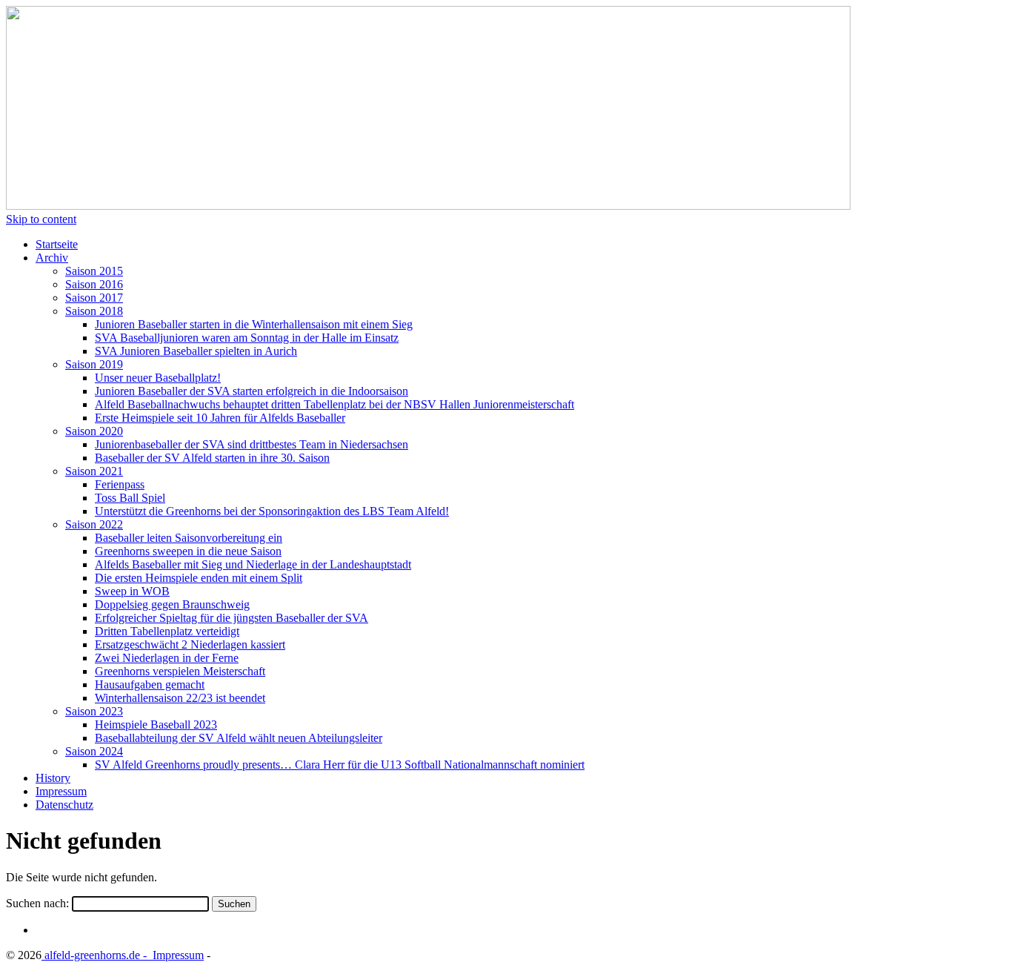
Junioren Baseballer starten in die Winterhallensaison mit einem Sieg (254, 324)
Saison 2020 (94, 431)
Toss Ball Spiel (130, 497)
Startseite (57, 244)
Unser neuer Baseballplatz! (158, 377)
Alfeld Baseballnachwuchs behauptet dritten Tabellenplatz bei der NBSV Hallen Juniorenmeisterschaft (334, 404)
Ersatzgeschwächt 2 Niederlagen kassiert (190, 644)
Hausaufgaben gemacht (149, 684)
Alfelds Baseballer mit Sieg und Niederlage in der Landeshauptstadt (253, 564)
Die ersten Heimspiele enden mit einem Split (198, 577)
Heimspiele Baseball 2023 (156, 724)
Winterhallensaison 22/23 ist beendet (180, 698)
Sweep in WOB (132, 591)
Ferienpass (119, 484)
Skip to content (41, 219)
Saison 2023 (94, 711)
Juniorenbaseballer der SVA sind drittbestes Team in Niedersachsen (251, 444)
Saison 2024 (94, 751)
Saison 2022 (94, 524)
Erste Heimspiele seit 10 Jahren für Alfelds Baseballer (220, 417)
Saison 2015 (94, 271)
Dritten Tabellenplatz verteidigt (167, 631)
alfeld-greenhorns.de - (95, 955)
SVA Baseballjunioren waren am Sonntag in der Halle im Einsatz (247, 337)
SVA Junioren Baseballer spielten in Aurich (196, 351)
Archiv (52, 257)
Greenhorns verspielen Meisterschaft (180, 671)
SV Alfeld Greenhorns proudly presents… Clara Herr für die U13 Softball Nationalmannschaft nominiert (340, 764)
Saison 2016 (94, 284)
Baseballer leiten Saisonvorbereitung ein (188, 537)
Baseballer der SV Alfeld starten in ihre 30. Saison (212, 457)
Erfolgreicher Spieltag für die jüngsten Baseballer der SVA (231, 617)
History (53, 778)
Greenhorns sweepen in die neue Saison (188, 551)
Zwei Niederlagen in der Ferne (167, 658)
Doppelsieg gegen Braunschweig (172, 604)
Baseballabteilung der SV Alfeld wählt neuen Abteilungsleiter (238, 738)
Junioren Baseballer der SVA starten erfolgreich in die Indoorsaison (251, 391)
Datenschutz (64, 804)
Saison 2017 (94, 297)
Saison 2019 (94, 364)
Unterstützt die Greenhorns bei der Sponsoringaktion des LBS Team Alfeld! (272, 511)
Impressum (61, 791)
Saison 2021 (94, 471)
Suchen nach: (37, 903)
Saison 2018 (94, 311)
